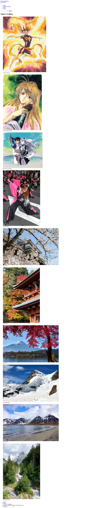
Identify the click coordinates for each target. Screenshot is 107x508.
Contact (4, 8)
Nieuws (4, 5)
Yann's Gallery (3, 2)
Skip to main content (4, 1)
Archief (4, 501)
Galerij (4, 7)
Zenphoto (10, 504)
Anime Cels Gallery (7, 6)
